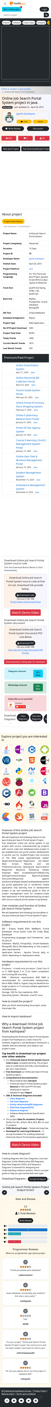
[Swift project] (19, 816)
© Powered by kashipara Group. (16, 1391)
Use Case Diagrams (36, 717)
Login (44, 9)
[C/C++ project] (6, 793)
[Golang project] (6, 803)
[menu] (5, 3)
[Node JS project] (19, 760)
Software (16, 23)
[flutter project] (45, 780)
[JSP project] (45, 771)
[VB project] (6, 760)
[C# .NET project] (32, 749)
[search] (46, 15)
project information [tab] (13, 221)
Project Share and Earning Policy (25, 602)
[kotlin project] (6, 816)
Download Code (26, 595)
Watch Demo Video (25, 612)
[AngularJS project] (19, 792)
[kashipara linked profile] (35, 1400)
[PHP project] (19, 749)
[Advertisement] (25, 52)
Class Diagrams (23, 717)
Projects (6, 23)
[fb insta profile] (14, 1400)
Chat (25, 121)
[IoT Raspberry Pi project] (19, 781)
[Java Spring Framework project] (32, 792)
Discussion (38, 128)
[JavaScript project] (45, 804)
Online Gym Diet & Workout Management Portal (29, 460)
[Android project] (45, 749)
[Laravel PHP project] (6, 781)
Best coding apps (12, 9)
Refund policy (7, 1394)
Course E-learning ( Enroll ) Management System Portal (31, 444)
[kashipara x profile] (28, 1400)
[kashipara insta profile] (6, 1400)
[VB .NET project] (32, 771)
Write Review (14, 128)
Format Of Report (37, 1179)
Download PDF (26, 643)
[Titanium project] (32, 816)
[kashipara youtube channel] (21, 1400)
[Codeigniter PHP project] (19, 805)
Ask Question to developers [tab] (17, 226)
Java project (7, 107)
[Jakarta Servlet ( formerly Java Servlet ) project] (6, 771)
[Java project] (6, 749)
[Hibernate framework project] (32, 804)
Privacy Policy (40, 1391)
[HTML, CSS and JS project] (32, 760)
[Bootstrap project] (45, 792)
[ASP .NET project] (45, 760)
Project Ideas (28, 23)
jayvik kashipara (25, 113)
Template (41, 23)
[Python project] (19, 771)
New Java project (11, 149)
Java (31, 268)
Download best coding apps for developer (25, 661)
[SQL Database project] (45, 816)
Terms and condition (26, 1394)
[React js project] (32, 780)
